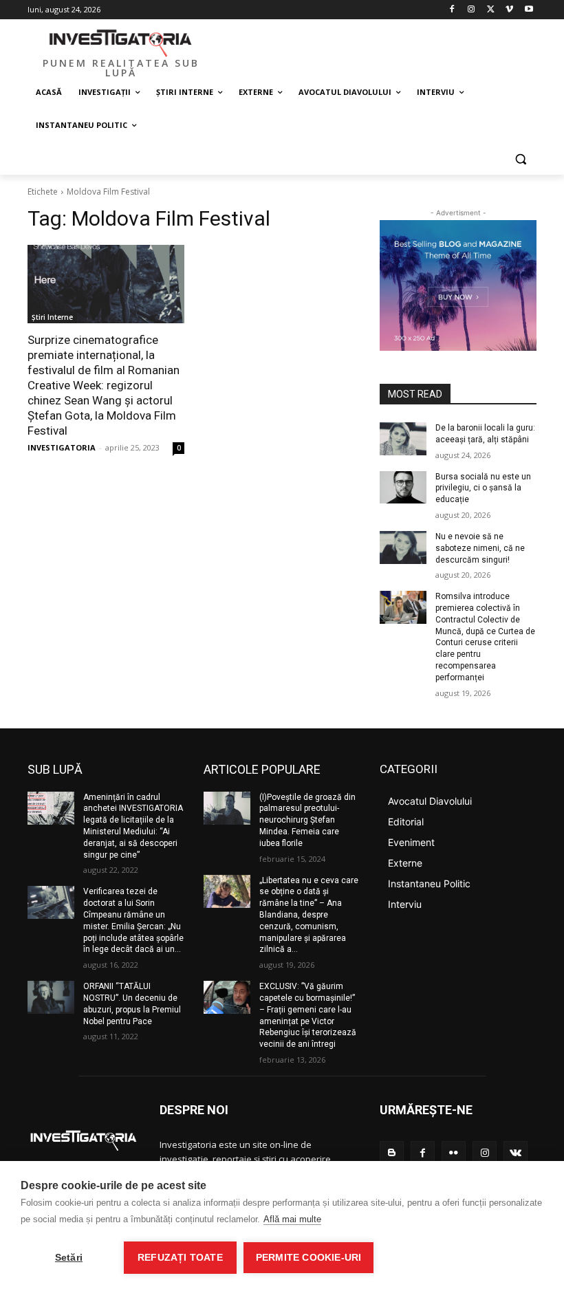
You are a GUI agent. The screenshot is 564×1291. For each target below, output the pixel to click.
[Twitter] (491, 10)
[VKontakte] (515, 1153)
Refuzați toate (180, 1257)
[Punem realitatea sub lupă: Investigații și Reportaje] (121, 41)
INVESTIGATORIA (62, 447)
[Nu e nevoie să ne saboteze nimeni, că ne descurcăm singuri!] (403, 547)
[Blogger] (392, 1153)
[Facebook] (452, 10)
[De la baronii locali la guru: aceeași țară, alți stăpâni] (403, 438)
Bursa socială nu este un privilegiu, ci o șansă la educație (483, 488)
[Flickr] (454, 1153)
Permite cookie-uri (309, 1257)
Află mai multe (292, 1219)
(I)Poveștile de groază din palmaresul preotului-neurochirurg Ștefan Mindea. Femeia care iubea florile (307, 820)
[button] (520, 158)
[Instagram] (471, 10)
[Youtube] (528, 10)
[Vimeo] (509, 10)
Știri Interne (52, 317)
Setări (69, 1257)
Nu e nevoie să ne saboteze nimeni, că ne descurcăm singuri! (480, 548)
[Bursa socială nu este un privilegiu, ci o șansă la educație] (403, 487)
